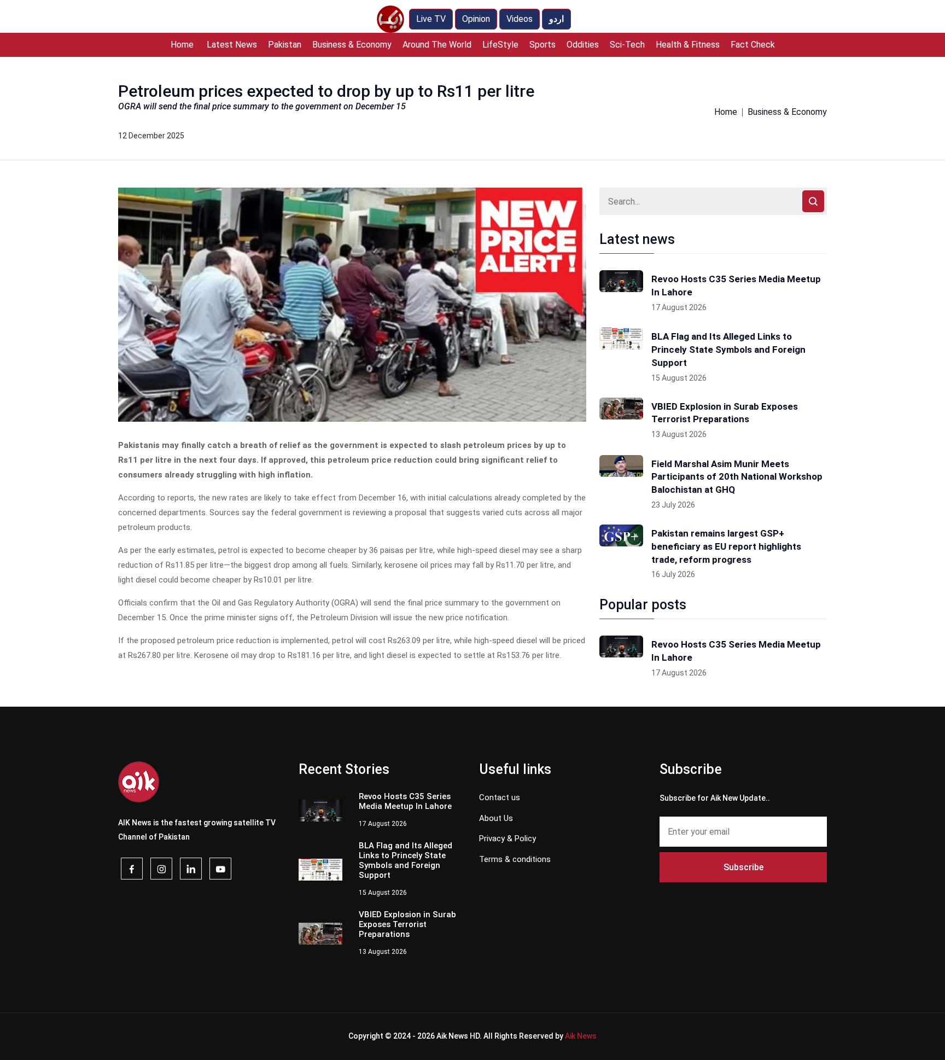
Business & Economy (352, 44)
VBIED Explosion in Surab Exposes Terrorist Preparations (724, 413)
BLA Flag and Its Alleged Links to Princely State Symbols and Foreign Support (728, 349)
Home (182, 44)
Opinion (476, 19)
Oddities (583, 44)
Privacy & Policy (507, 838)
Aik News (581, 1036)
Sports (542, 44)
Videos (519, 19)
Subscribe (743, 867)
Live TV (431, 19)
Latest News (232, 44)
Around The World (436, 44)
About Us (496, 818)
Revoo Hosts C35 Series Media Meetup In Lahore (736, 285)
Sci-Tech (627, 44)
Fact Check (753, 44)
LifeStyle (500, 44)
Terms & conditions (515, 859)
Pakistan (284, 44)
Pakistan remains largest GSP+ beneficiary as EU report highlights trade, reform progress (726, 546)
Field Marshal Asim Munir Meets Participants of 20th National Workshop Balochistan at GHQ (736, 477)
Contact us (499, 797)
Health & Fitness (688, 44)
